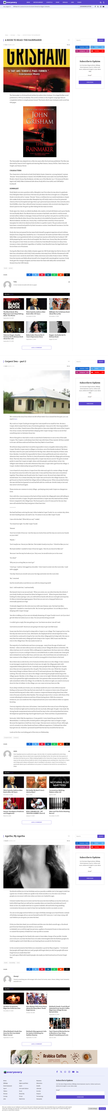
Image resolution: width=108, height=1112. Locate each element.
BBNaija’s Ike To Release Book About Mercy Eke (59, 313)
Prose (68, 44)
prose (10, 268)
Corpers (16, 737)
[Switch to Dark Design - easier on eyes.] (104, 2)
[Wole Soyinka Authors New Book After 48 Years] (36, 304)
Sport (57, 2)
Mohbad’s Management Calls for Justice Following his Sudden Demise (36, 1033)
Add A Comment (36, 347)
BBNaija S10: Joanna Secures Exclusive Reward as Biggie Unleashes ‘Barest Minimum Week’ (32, 6)
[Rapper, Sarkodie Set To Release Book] (59, 327)
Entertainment (38, 2)
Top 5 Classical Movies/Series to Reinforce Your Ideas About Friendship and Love (59, 1033)
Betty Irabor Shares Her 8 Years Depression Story (35, 336)
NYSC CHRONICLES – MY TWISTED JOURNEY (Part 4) (35, 812)
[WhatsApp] (5, 115)
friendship (12, 962)
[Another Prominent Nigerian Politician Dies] (13, 998)
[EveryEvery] (10, 2)
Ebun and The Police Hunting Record (59, 812)
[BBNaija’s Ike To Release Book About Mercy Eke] (59, 304)
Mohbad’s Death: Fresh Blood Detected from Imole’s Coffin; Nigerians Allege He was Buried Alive (59, 1009)
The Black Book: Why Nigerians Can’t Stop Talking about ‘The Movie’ (13, 313)
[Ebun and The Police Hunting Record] (59, 803)
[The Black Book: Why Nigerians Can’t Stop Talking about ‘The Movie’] (13, 304)
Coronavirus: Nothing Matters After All (56, 791)
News (28, 2)
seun (6, 366)
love (18, 962)
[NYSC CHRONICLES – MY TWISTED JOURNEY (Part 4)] (36, 803)
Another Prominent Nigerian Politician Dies (11, 1007)
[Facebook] (5, 99)
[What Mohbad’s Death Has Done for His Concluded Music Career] (13, 1023)
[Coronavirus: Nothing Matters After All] (59, 782)
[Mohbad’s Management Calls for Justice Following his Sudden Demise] (36, 1023)
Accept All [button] (102, 1108)
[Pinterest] (5, 107)
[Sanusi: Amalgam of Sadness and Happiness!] (13, 803)
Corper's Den (8, 737)
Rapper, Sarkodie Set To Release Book (57, 336)
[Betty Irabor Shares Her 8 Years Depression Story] (36, 327)
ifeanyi (6, 840)
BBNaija (65, 2)
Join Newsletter (85, 6)
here (15, 419)
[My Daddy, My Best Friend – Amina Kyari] (36, 782)
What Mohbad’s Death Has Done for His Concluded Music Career (12, 1033)
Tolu (6, 44)
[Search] (101, 2)
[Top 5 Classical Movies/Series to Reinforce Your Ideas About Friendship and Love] (59, 1023)
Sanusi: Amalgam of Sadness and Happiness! (13, 812)
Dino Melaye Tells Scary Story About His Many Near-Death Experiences (36, 1008)
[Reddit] (5, 111)
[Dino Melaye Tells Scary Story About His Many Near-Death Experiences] (36, 998)
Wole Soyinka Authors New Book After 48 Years (35, 313)
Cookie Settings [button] (93, 1108)
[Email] (5, 119)
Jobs (72, 2)
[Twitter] (5, 103)
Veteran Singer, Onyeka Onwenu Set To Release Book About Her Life (13, 337)
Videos (79, 2)
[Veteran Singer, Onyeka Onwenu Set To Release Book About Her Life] (13, 327)
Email (90, 75)
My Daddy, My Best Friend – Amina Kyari (35, 791)
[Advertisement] (54, 21)
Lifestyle (49, 2)
